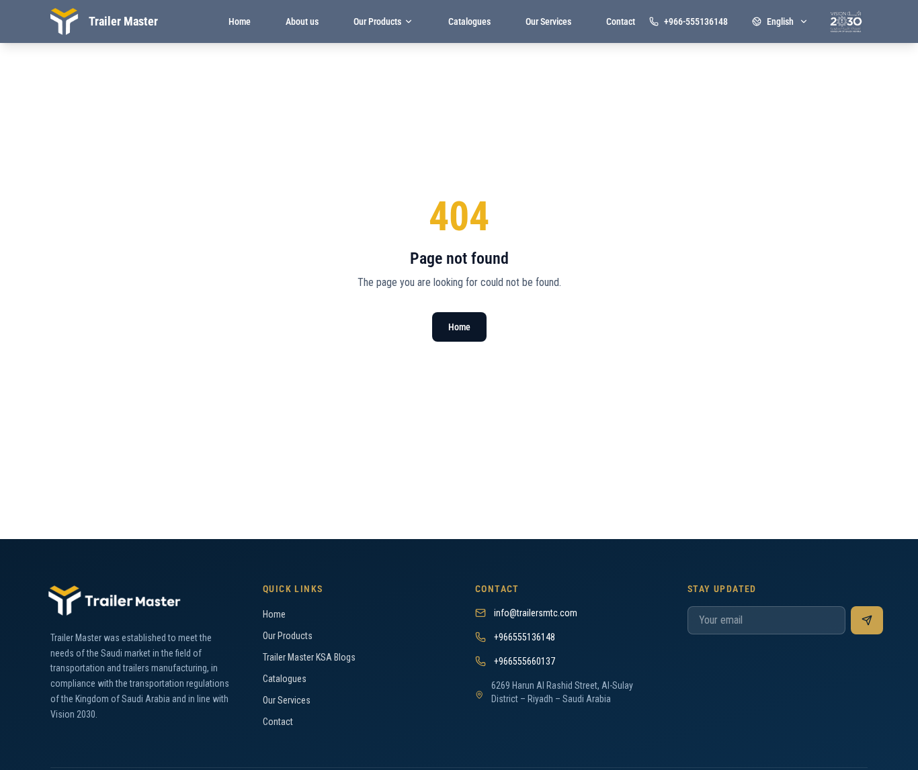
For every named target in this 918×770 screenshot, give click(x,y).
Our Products (287, 635)
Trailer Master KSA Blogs (309, 657)
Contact (278, 721)
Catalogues (284, 678)
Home (459, 327)
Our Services (286, 700)
